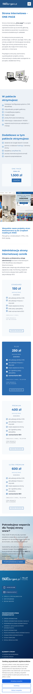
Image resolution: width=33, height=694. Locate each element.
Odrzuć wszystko (16, 690)
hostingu (20, 145)
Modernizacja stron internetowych (16, 623)
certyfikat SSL (16, 151)
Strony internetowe (10, 618)
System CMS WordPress (10, 654)
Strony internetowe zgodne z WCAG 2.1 (16, 621)
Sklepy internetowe (10, 630)
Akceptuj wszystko (16, 681)
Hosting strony (8, 656)
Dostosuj (16, 685)
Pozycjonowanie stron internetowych (17, 632)
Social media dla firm (11, 640)
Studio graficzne (9, 637)
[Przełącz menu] (29, 4)
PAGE (11, 16)
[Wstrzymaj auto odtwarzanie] (30, 219)
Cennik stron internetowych (13, 635)
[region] (16, 676)
